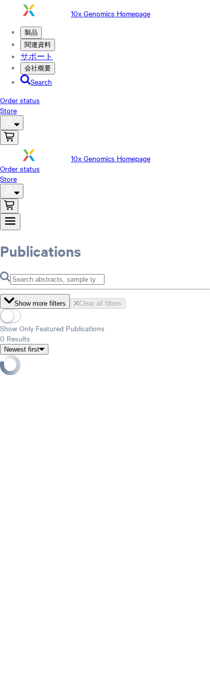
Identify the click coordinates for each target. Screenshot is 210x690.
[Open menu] (10, 221)
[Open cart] (9, 137)
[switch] (10, 316)
